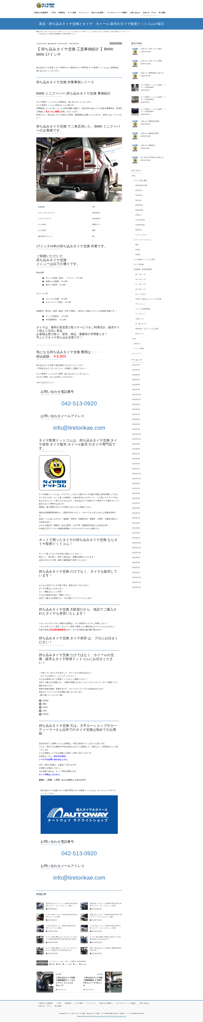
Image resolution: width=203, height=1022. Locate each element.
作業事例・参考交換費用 (78, 961)
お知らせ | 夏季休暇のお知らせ (152, 73)
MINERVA (139, 205)
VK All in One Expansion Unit (117, 1016)
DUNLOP (138, 190)
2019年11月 (136, 582)
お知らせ (137, 343)
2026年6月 (136, 370)
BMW (53, 964)
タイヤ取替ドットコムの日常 (144, 259)
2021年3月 (136, 533)
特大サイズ (139, 334)
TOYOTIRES (140, 220)
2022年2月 (136, 513)
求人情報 (58, 1006)
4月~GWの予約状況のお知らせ (152, 157)
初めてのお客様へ (106, 1003)
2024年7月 (136, 414)
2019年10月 (136, 587)
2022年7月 (136, 488)
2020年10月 (136, 553)
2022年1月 (136, 518)
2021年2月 (136, 538)
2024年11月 (136, 399)
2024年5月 (136, 419)
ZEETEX (138, 230)
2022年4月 (136, 503)
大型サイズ (139, 319)
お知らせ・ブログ (44, 1006)
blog (61, 961)
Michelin (138, 200)
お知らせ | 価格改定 (148, 145)
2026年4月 (136, 380)
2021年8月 (136, 528)
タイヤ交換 (68, 964)
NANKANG (139, 210)
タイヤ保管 (79, 1003)
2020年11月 (136, 548)
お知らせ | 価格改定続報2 (150, 121)
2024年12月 (136, 394)
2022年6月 (136, 493)
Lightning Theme (100, 1016)
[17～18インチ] (44, 980)
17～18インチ (116, 43)
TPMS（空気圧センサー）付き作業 (148, 299)
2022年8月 (136, 483)
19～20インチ (140, 289)
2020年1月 (136, 572)
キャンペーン (137, 353)
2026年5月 (136, 375)
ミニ (76, 964)
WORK (137, 254)
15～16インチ (140, 279)
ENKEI (137, 250)
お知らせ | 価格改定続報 (149, 133)
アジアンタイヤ (141, 235)
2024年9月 (136, 404)
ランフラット (140, 314)
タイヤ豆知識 (139, 264)
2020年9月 (136, 557)
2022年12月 (136, 474)
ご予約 (58, 1003)
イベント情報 (139, 348)
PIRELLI (138, 215)
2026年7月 (136, 365)
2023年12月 (136, 434)
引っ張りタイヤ (141, 324)
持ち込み (84, 964)
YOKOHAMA (140, 225)
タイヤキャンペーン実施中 (126, 1003)
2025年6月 (136, 389)
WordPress (88, 1016)
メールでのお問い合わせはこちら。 (54, 759)
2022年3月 (136, 508)
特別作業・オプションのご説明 (146, 329)
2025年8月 (136, 385)
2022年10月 (136, 478)
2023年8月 (136, 449)
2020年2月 (136, 567)
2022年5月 (136, 498)
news (66, 961)
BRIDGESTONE (141, 185)
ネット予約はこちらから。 (50, 774)
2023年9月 (136, 444)
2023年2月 (136, 464)
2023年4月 (136, 454)
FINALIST (139, 195)
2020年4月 (136, 562)
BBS (137, 245)
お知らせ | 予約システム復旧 (151, 49)
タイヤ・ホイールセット (143, 240)
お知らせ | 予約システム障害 (151, 61)
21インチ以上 (140, 294)
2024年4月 (136, 424)
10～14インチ (140, 274)
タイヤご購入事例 (140, 180)
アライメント (140, 304)
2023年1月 (136, 469)
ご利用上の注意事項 (45, 1003)
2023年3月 (136, 459)
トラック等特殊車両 (142, 309)
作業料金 (68, 1003)
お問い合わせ (144, 1003)
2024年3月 (136, 429)
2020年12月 (136, 543)
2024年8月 (136, 409)
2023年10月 (136, 439)
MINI (59, 964)
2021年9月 (136, 523)
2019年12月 (136, 577)
